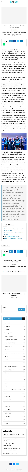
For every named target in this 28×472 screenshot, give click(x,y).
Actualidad (15, 323)
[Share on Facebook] (14, 41)
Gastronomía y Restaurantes (15, 366)
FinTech (15, 359)
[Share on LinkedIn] (21, 41)
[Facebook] (10, 464)
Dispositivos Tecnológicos (15, 339)
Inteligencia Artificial (15, 369)
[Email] (14, 464)
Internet (15, 373)
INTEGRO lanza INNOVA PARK (10, 453)
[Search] (26, 1)
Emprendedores (15, 346)
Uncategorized (15, 419)
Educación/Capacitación (15, 343)
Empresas (15, 349)
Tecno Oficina (15, 413)
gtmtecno (7, 34)
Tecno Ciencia (15, 399)
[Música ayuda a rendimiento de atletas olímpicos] (14, 283)
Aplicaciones (15, 326)
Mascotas (15, 379)
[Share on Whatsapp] (4, 44)
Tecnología (15, 416)
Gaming (15, 363)
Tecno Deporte (13, 25)
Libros (15, 376)
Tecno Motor (15, 409)
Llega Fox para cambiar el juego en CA (13, 238)
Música (15, 383)
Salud (15, 393)
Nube (15, 386)
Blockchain (15, 329)
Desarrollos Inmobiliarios (15, 336)
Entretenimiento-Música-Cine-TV (15, 353)
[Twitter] (17, 464)
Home (5, 25)
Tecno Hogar (15, 406)
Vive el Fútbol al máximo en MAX (11, 236)
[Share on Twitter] (18, 41)
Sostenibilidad (15, 396)
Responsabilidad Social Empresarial (15, 389)
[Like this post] (11, 41)
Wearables (15, 423)
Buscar (4, 307)
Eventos (15, 356)
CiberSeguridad (15, 333)
